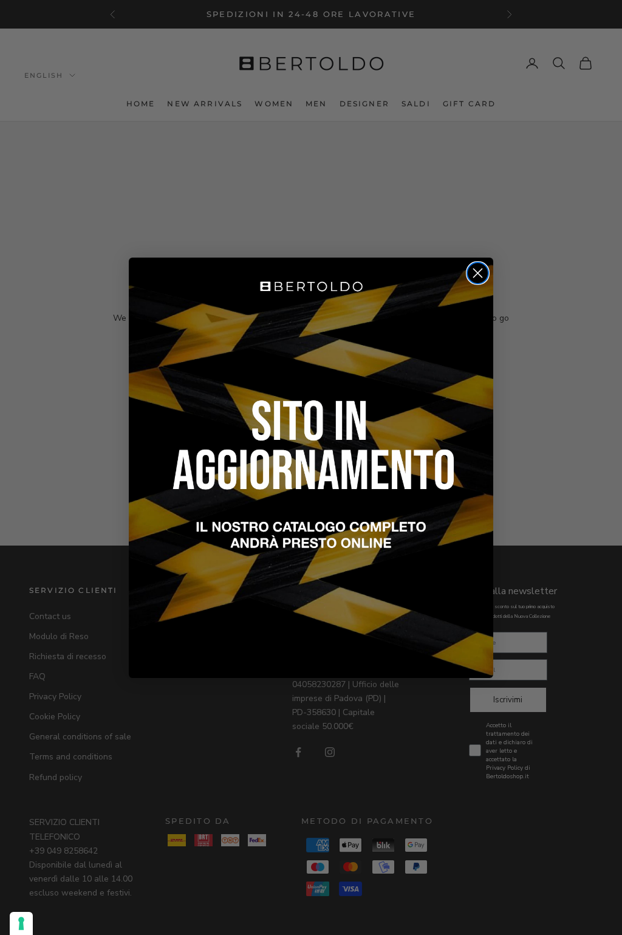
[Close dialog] (477, 273)
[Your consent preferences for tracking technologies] (21, 923)
